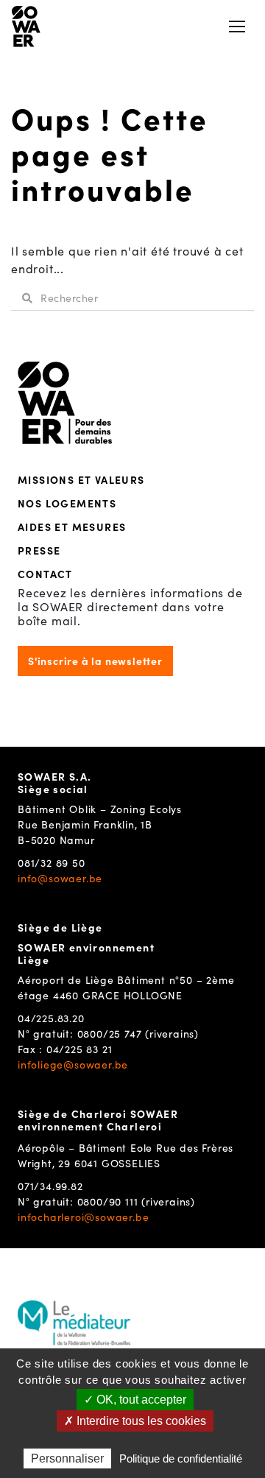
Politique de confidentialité (180, 1458)
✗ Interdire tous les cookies (135, 1421)
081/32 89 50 (51, 862)
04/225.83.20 (51, 1017)
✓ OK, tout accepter (135, 1399)
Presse (39, 550)
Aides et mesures (72, 526)
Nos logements (67, 503)
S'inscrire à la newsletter (95, 660)
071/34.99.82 (50, 1185)
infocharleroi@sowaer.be (83, 1216)
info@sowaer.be (60, 877)
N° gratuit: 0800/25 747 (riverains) (108, 1033)
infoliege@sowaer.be (73, 1064)
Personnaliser (67, 1458)
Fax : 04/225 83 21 (65, 1048)
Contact (45, 573)
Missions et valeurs (81, 479)
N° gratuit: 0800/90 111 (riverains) (106, 1201)
